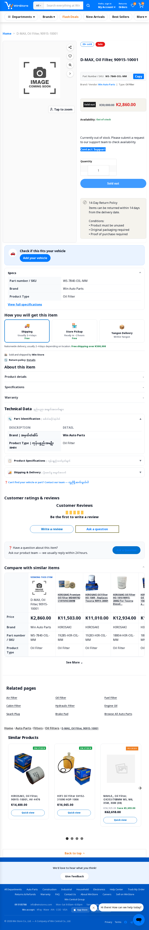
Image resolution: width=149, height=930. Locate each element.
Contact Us (70, 894)
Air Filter (11, 697)
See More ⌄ (74, 662)
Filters (38, 728)
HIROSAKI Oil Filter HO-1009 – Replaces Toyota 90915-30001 (96, 597)
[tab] (27, 331)
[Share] (70, 47)
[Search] (88, 5)
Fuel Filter (110, 697)
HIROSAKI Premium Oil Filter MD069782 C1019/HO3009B (69, 597)
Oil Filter (60, 697)
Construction (50, 889)
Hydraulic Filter (65, 705)
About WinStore (89, 894)
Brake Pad (61, 714)
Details (31, 360)
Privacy (108, 922)
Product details (74, 377)
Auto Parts (23, 728)
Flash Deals (70, 17)
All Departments (13, 889)
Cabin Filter (13, 705)
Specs (12, 273)
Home (7, 34)
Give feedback (74, 876)
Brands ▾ (49, 17)
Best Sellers (120, 17)
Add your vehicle (35, 258)
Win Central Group (75, 899)
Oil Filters (52, 728)
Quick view (28, 812)
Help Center (116, 889)
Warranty (74, 397)
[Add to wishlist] (70, 56)
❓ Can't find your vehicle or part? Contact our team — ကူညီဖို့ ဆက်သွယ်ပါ (47, 482)
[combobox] (63, 5)
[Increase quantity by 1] (112, 168)
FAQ (57, 894)
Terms (118, 922)
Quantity (86, 161)
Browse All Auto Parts (118, 714)
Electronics (99, 889)
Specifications (74, 387)
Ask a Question (126, 550)
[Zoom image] (70, 64)
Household (82, 889)
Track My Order (136, 889)
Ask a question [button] (97, 529)
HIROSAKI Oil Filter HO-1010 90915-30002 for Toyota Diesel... (124, 599)
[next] (140, 788)
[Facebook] (125, 922)
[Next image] (70, 73)
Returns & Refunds (25, 894)
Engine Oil (110, 705)
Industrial (66, 889)
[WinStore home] (16, 5)
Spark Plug (13, 714)
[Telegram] (131, 922)
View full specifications (25, 304)
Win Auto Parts (106, 84)
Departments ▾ (23, 17)
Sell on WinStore (125, 894)
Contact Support (93, 149)
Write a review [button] (52, 529)
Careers (107, 894)
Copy (138, 76)
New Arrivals (95, 17)
